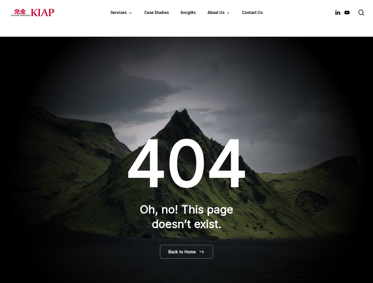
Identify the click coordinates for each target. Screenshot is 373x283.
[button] (186, 252)
